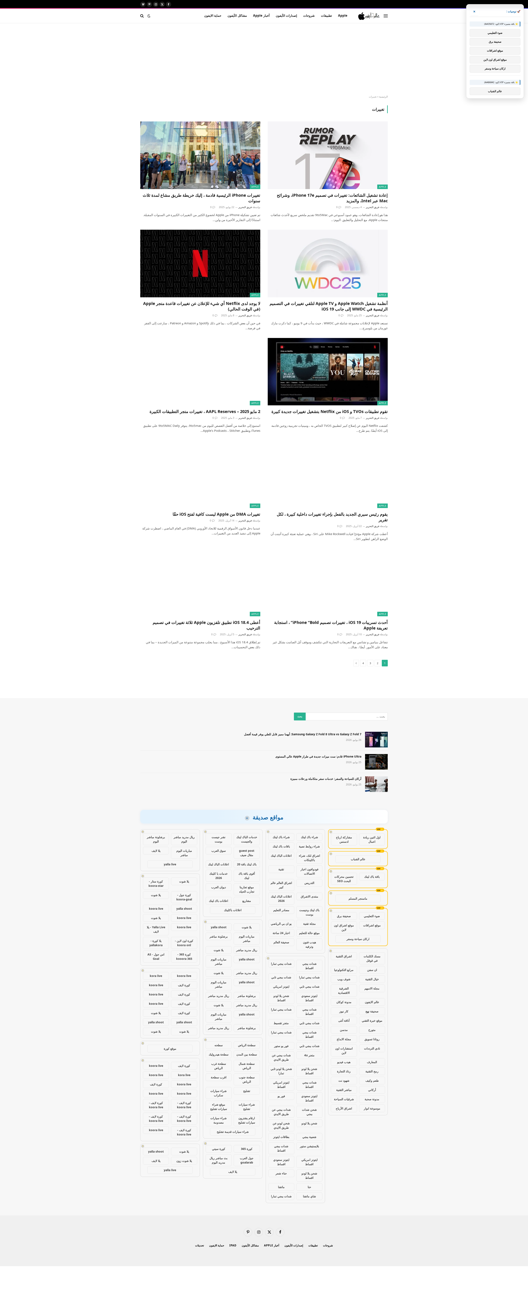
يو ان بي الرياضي (281, 924)
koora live (156, 909)
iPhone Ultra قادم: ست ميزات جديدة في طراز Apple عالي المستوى (318, 756)
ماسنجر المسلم (358, 898)
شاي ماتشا (309, 1196)
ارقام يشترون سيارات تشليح (246, 1120)
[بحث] (142, 15)
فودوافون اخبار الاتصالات (309, 871)
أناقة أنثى (344, 1020)
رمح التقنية (371, 1071)
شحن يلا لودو (309, 1123)
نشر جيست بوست (218, 839)
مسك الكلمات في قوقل (372, 958)
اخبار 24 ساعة (281, 933)
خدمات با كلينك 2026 (218, 876)
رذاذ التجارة (344, 1071)
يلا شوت (247, 927)
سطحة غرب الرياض (218, 1066)
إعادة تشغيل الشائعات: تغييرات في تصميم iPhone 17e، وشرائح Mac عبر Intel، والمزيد (332, 198)
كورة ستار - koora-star (156, 883)
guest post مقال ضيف (246, 853)
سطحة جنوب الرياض (247, 1079)
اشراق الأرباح (344, 1108)
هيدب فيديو (343, 1062)
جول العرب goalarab (246, 1160)
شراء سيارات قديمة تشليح (233, 1132)
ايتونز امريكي (281, 986)
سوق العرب (218, 851)
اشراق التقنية (344, 956)
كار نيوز (343, 1011)
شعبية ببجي (309, 1137)
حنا (309, 1187)
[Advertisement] (264, 59)
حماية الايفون (212, 15)
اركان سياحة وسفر (357, 939)
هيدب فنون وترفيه (309, 944)
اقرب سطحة (218, 1077)
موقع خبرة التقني (372, 1020)
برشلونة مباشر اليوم (156, 839)
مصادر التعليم (281, 910)
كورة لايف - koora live (184, 1105)
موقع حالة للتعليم (309, 933)
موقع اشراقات (372, 925)
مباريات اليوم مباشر (247, 938)
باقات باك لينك (281, 846)
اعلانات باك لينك (218, 901)
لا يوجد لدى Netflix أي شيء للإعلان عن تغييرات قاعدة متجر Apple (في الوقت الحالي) (201, 306)
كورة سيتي (218, 1149)
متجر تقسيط (281, 1023)
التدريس (309, 883)
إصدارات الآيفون (286, 15)
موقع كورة (170, 1049)
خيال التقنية (372, 979)
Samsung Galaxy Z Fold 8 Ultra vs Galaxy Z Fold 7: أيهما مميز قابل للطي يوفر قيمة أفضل (302, 734)
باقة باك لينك (372, 877)
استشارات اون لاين (344, 1050)
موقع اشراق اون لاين (344, 927)
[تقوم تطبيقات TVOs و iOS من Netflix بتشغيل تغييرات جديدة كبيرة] (328, 371)
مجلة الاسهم (372, 988)
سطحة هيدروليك (219, 1054)
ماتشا (281, 1187)
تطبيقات (326, 15)
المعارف (372, 1062)
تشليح (246, 1091)
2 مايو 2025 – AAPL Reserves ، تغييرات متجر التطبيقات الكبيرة (205, 411)
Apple (343, 15)
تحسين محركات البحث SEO (344, 879)
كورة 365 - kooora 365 (184, 956)
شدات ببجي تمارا (281, 964)
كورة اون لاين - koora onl (184, 943)
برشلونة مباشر (219, 936)
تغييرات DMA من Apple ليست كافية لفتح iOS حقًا (216, 514)
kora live (156, 976)
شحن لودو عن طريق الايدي (281, 1125)
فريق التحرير (372, 207)
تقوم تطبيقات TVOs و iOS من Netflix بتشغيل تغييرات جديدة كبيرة (329, 411)
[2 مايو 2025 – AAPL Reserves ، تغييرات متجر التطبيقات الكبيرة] (200, 371)
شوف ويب (343, 979)
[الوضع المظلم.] (148, 16)
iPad (233, 1245)
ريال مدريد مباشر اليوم (184, 839)
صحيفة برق (344, 916)
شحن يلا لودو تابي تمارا (281, 1071)
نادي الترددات (372, 1048)
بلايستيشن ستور (309, 1146)
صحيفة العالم (281, 942)
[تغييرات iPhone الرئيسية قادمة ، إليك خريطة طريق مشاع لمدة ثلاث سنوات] (200, 155)
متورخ (372, 1030)
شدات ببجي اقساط (309, 966)
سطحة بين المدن (246, 1054)
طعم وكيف (372, 1080)
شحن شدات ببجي (309, 1112)
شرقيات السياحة (344, 1099)
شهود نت (343, 1080)
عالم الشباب (358, 859)
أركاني (372, 1090)
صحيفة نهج (371, 1011)
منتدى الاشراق (309, 896)
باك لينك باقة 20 (247, 864)
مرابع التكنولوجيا (344, 970)
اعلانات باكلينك (233, 910)
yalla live (170, 864)
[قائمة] (386, 15)
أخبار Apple (261, 15)
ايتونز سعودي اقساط (309, 998)
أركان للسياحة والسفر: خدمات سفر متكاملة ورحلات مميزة (325, 779)
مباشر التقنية (344, 1090)
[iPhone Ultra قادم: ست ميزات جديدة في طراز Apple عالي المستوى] (376, 762)
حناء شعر (281, 1173)
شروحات (309, 15)
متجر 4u (309, 1055)
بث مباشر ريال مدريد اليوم (218, 1160)
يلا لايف (232, 1172)
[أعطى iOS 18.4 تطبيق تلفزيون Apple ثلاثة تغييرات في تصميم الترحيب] (200, 582)
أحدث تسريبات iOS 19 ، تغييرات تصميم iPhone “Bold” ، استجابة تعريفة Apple (331, 625)
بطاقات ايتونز (281, 1137)
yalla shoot (218, 927)
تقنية (281, 869)
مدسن (344, 1030)
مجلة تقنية (309, 924)
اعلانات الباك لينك (281, 856)
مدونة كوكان (343, 1002)
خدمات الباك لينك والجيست (246, 839)
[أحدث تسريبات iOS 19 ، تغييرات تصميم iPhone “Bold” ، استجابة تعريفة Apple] (328, 582)
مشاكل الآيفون (237, 15)
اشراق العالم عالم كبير (281, 885)
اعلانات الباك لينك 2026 (281, 898)
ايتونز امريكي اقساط (281, 1084)
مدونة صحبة (372, 1099)
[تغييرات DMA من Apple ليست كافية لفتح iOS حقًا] (200, 474)
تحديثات (199, 1245)
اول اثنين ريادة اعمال (372, 839)
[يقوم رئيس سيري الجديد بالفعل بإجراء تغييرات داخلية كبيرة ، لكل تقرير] (328, 474)
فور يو (281, 1096)
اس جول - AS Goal (155, 956)
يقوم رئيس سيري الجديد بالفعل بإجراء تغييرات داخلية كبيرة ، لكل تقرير (332, 516)
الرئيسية (383, 96)
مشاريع (246, 901)
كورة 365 (246, 1149)
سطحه (218, 1045)
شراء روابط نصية (309, 846)
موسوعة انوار (372, 1108)
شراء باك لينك (309, 837)
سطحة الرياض (247, 1045)
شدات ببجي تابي (281, 977)
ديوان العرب (218, 887)
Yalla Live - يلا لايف (156, 929)
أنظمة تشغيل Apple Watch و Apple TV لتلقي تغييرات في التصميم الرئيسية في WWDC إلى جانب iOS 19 (329, 306)
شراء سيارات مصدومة (218, 1120)
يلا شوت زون (184, 1161)
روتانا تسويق (372, 1039)
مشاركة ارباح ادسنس (344, 839)
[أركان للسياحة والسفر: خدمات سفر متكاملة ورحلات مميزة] (376, 784)
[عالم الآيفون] (369, 16)
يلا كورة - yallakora (156, 943)
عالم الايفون (372, 1002)
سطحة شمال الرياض (247, 1066)
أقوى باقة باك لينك (246, 876)
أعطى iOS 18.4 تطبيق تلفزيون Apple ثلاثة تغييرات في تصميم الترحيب (206, 625)
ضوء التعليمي (372, 916)
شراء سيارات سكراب (218, 1093)
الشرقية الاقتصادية (344, 990)
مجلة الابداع (344, 1039)
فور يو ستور (281, 1046)
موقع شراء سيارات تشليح (218, 1106)
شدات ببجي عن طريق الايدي (281, 1057)
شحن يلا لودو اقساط (281, 998)
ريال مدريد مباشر (246, 950)
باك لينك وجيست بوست (309, 912)
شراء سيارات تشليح (247, 1106)
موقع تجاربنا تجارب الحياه (246, 889)
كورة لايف (184, 985)
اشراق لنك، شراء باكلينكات (309, 858)
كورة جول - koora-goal (184, 897)
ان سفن (372, 970)
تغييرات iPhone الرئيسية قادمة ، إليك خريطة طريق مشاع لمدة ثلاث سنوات (201, 198)
